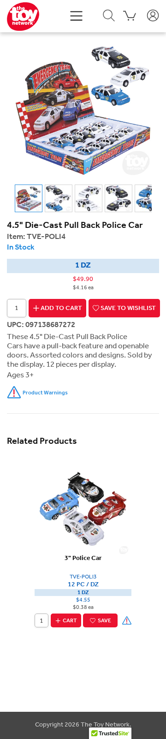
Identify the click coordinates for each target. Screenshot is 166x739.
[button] (76, 15)
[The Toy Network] (23, 16)
